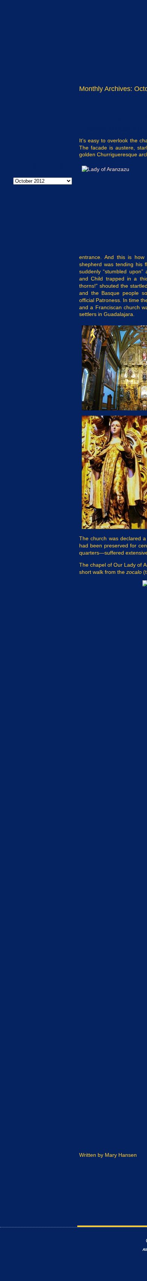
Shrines (43, 145)
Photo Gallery (43, 120)
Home (43, 98)
